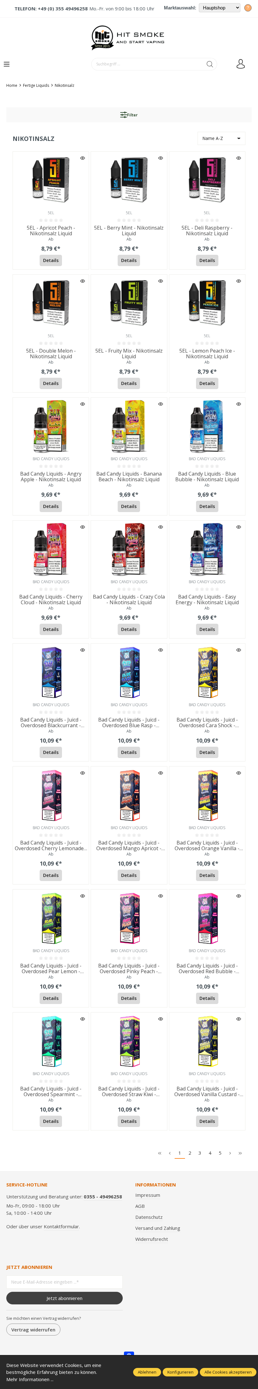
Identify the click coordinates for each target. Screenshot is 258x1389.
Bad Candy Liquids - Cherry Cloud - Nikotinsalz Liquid (50, 599)
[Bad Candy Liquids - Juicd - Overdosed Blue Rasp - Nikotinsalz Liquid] (129, 672)
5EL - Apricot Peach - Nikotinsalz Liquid (51, 231)
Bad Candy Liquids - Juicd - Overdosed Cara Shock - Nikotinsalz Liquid (207, 722)
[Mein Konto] (240, 64)
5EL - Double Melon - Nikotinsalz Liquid (51, 354)
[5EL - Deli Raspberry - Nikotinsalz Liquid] (207, 180)
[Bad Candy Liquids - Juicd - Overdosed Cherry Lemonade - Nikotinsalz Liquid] (51, 795)
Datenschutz (149, 1217)
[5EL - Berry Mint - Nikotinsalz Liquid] (129, 180)
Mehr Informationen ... (29, 1379)
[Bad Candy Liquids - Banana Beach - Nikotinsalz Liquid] (129, 426)
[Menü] (6, 64)
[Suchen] (210, 64)
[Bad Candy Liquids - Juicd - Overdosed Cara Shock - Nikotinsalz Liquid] (207, 672)
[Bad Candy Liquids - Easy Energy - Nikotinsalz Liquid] (207, 549)
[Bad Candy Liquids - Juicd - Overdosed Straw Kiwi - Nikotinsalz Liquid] (129, 1040)
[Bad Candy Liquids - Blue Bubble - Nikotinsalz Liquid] (207, 426)
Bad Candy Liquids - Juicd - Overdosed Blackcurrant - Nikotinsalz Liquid (50, 722)
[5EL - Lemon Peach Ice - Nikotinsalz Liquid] (207, 303)
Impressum (147, 1195)
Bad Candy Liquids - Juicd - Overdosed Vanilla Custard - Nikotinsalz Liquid (207, 1091)
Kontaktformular (61, 1226)
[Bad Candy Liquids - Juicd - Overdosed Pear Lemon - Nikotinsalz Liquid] (51, 918)
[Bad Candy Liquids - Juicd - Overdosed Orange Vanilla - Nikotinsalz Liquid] (207, 795)
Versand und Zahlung (157, 1228)
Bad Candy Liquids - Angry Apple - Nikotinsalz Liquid (50, 477)
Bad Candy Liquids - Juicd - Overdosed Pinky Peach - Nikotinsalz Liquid (129, 968)
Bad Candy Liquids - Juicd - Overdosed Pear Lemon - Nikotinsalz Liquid (50, 968)
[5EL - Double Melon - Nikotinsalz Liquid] (51, 303)
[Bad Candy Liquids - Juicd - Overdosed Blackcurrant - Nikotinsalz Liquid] (51, 672)
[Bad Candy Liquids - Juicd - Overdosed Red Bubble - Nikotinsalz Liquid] (207, 918)
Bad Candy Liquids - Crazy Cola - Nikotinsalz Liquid (129, 599)
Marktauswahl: (180, 7)
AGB (140, 1206)
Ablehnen (147, 1372)
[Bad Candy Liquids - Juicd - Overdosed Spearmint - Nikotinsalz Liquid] (51, 1040)
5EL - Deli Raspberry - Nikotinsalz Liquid (207, 231)
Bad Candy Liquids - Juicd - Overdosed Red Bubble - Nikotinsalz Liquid (207, 968)
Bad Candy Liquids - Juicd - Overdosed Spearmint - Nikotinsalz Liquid (50, 1091)
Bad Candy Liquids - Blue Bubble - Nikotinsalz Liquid (207, 477)
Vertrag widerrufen (33, 1329)
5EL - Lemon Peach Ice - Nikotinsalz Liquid (207, 354)
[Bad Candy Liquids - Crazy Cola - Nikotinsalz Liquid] (129, 549)
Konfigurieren (180, 1372)
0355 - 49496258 (103, 1196)
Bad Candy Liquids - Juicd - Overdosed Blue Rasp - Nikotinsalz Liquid (129, 722)
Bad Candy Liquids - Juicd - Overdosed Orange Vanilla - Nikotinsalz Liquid (207, 845)
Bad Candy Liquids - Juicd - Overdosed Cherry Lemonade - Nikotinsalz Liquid (51, 845)
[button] (82, 158)
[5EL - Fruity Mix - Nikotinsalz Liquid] (129, 303)
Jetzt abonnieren (64, 1298)
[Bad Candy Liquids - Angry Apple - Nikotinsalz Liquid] (51, 426)
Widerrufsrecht (151, 1239)
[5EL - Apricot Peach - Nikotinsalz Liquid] (51, 180)
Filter (132, 115)
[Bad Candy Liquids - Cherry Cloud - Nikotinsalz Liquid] (51, 549)
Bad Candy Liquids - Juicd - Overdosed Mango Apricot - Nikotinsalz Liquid (128, 845)
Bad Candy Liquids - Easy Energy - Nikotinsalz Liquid (207, 599)
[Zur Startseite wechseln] (129, 37)
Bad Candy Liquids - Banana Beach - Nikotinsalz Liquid (129, 477)
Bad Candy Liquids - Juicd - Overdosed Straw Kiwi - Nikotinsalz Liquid (129, 1091)
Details (51, 260)
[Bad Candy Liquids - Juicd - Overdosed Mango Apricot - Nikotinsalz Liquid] (129, 795)
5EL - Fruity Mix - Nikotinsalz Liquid (129, 354)
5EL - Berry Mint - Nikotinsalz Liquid (129, 231)
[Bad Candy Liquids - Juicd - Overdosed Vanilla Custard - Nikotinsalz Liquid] (207, 1040)
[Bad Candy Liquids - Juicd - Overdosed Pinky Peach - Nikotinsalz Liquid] (129, 918)
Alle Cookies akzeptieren (228, 1372)
